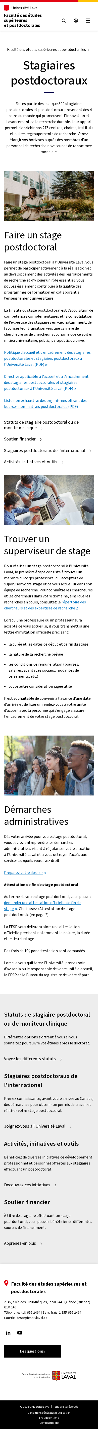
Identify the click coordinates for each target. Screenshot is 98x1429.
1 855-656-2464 (70, 1312)
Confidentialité (49, 1423)
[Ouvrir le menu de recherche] (64, 21)
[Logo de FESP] (49, 1376)
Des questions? (32, 1351)
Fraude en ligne (49, 1418)
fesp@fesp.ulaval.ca (32, 1317)
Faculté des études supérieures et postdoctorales (23, 20)
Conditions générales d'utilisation (49, 1413)
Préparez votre (23, 872)
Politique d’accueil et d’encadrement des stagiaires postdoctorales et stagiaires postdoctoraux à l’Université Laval (47, 358)
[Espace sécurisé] (76, 21)
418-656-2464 (30, 1312)
